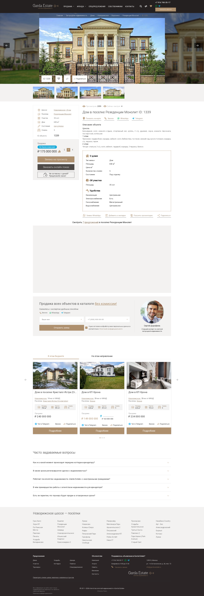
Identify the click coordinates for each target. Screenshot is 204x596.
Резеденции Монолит (62, 114)
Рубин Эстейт (112, 537)
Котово (159, 534)
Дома (35, 560)
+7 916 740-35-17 (162, 2)
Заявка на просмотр (56, 159)
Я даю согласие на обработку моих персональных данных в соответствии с (109, 327)
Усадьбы (57, 560)
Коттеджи (57, 564)
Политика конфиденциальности (42, 593)
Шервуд (60, 530)
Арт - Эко (159, 524)
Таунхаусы (36, 567)
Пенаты (36, 536)
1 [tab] (100, 438)
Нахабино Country (163, 521)
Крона (92, 401)
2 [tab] (102, 438)
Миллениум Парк (113, 524)
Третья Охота (136, 530)
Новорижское (41, 398)
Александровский (163, 527)
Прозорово (135, 521)
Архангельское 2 (113, 527)
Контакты (95, 574)
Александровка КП (114, 534)
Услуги (94, 564)
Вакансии (95, 570)
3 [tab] (104, 438)
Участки (36, 564)
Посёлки (73, 564)
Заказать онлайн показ (56, 167)
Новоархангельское (65, 533)
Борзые (159, 531)
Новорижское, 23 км (62, 110)
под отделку (59, 126)
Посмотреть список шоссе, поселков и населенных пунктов (53, 577)
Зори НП (36, 524)
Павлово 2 (135, 533)
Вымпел (60, 521)
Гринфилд (86, 537)
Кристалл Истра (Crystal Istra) (55, 401)
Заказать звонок (166, 9)
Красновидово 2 (64, 542)
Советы (94, 567)
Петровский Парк (89, 534)
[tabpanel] (55, 398)
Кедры (84, 531)
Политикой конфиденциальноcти (111, 329)
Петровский (111, 531)
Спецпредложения (76, 567)
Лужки (84, 521)
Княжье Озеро (88, 527)
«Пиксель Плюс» (102, 591)
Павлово (36, 533)
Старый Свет (136, 542)
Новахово (86, 524)
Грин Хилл (37, 521)
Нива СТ (110, 540)
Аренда (72, 560)
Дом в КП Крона (91, 392)
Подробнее (55, 430)
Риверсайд (111, 521)
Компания (95, 560)
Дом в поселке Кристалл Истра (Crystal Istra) (56, 392)
